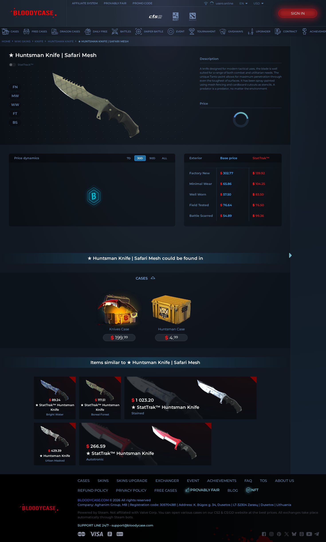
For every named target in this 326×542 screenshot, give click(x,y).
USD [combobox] (256, 3)
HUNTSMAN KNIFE (60, 41)
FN (15, 87)
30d (140, 158)
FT (15, 114)
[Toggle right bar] (290, 255)
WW (15, 105)
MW (15, 96)
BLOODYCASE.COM (93, 500)
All (164, 158)
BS (15, 122)
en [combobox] (242, 3)
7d (129, 158)
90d (152, 158)
